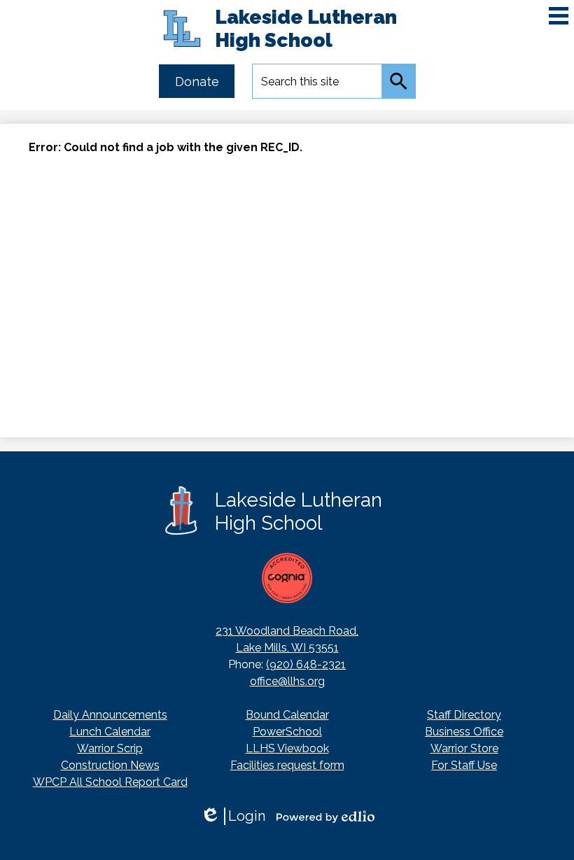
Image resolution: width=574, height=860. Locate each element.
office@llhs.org (287, 681)
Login (232, 816)
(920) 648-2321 (306, 664)
